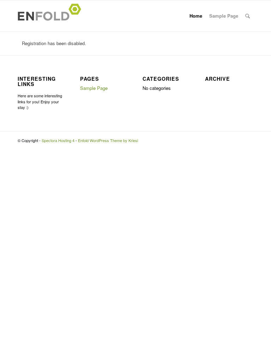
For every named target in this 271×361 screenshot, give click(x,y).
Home (195, 15)
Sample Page (223, 15)
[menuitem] (247, 15)
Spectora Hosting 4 (58, 140)
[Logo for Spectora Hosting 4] (51, 15)
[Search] (247, 15)
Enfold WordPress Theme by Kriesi (108, 140)
